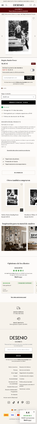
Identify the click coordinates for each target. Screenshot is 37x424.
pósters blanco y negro (13, 14)
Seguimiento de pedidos (26, 373)
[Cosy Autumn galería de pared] (13, 238)
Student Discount (12, 387)
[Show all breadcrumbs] (3, 14)
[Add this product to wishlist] (33, 18)
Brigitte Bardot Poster (29, 14)
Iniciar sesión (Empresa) (10, 397)
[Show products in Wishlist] (31, 5)
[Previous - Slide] (2, 36)
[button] (28, 416)
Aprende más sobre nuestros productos (18, 150)
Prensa (15, 370)
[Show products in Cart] (34, 5)
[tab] (6, 57)
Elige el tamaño (6, 93)
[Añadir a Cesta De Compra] (21, 210)
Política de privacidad (21, 82)
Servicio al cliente (25, 370)
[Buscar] (6, 5)
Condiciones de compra (26, 376)
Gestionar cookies (25, 389)
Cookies (22, 379)
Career (15, 376)
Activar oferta (29, 77)
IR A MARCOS (18, 172)
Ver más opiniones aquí (18, 297)
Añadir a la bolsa (18, 102)
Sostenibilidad (13, 379)
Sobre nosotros (13, 367)
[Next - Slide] (35, 36)
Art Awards (14, 394)
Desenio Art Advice (25, 367)
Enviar (18, 356)
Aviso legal (14, 373)
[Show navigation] (2, 5)
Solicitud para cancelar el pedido (27, 385)
